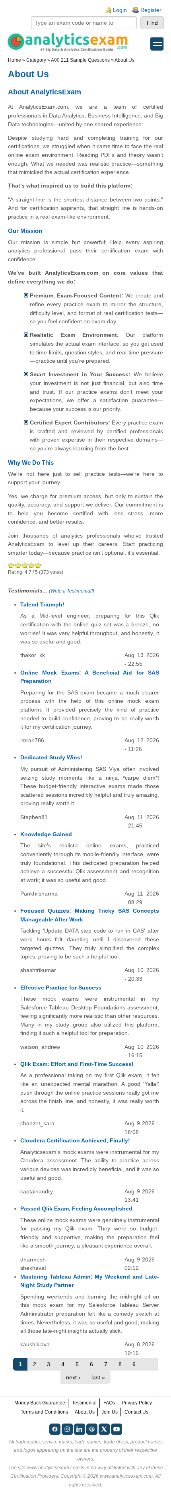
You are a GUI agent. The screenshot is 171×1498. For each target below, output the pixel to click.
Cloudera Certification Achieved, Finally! (75, 1140)
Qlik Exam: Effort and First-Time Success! (77, 1064)
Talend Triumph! (42, 604)
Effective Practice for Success (60, 987)
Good (24, 565)
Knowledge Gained (46, 834)
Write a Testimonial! (72, 591)
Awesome (37, 565)
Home (14, 60)
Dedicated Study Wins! (51, 757)
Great (31, 565)
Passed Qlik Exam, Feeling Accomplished (76, 1208)
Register (150, 10)
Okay (18, 565)
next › (73, 1377)
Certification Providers (34, 1476)
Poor (11, 565)
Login (120, 10)
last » (98, 1377)
